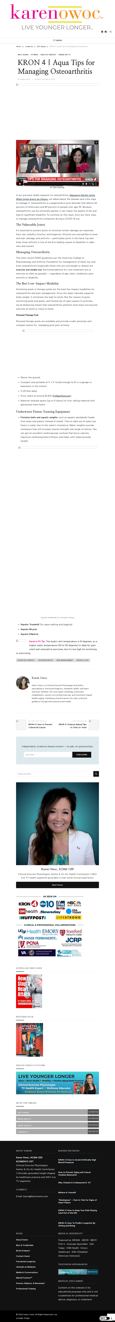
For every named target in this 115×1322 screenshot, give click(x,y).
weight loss (82, 660)
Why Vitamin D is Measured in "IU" (74, 1182)
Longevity (62, 1179)
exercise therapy (26, 660)
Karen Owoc (25, 79)
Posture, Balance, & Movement (30, 1283)
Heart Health (77, 1157)
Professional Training (26, 1288)
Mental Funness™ (24, 1278)
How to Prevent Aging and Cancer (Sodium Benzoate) (74, 1173)
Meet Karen (57, 885)
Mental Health (75, 1187)
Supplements (84, 1179)
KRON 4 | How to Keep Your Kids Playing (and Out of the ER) (77, 1211)
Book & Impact (23, 1250)
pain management (64, 660)
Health (69, 1207)
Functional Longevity (25, 1261)
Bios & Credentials (24, 1245)
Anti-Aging (23, 55)
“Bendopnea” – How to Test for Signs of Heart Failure (77, 1201)
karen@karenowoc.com (35, 1196)
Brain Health (64, 1157)
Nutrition (62, 1169)
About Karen (22, 1240)
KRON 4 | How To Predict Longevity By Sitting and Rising (76, 1224)
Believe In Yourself (67, 1192)
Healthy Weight (48, 55)
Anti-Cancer (84, 1167)
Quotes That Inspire (67, 1189)
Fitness (34, 55)
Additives (62, 1167)
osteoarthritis (45, 660)
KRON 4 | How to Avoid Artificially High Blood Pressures (77, 1161)
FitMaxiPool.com (61, 395)
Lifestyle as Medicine (25, 1267)
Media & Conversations (27, 1272)
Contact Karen (23, 1256)
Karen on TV (65, 55)
